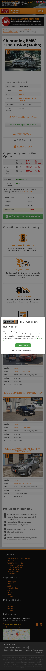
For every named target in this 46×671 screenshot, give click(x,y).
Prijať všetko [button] (23, 345)
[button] (23, 350)
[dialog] (23, 335)
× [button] (42, 319)
